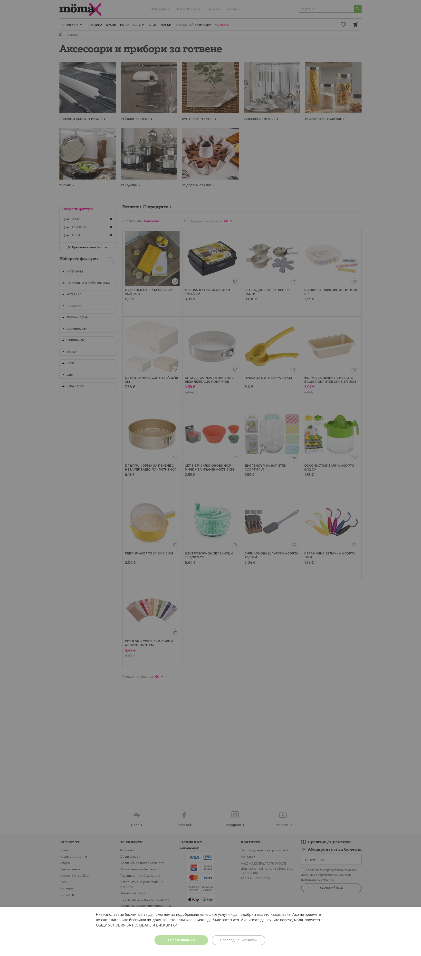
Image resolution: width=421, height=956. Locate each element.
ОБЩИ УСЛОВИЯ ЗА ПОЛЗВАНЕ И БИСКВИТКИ (136, 925)
